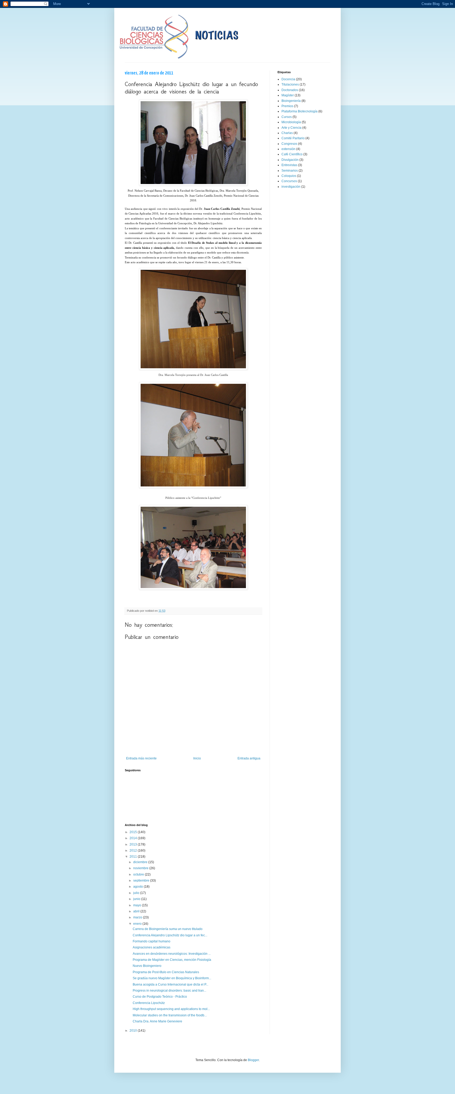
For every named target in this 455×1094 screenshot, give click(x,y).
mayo (137, 905)
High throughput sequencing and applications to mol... (171, 1009)
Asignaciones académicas (151, 947)
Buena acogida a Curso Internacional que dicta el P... (170, 984)
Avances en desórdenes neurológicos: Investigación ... (172, 954)
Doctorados (289, 90)
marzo (138, 917)
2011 (134, 856)
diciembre (140, 862)
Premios (287, 106)
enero (137, 924)
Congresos (289, 144)
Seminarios (289, 170)
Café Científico (292, 154)
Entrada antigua (249, 758)
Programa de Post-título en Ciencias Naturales (166, 972)
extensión (288, 149)
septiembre (141, 880)
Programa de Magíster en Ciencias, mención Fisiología (172, 960)
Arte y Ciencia (291, 128)
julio (136, 893)
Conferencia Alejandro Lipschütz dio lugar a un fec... (170, 935)
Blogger (253, 1060)
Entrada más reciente (141, 758)
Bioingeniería (291, 101)
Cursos (286, 117)
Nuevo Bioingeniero (147, 966)
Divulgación (290, 160)
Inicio (197, 758)
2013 (134, 844)
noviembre (141, 868)
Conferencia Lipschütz (149, 1003)
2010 (134, 1030)
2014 (134, 838)
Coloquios (288, 176)
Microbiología (291, 122)
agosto (138, 886)
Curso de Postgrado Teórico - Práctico (160, 996)
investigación (290, 186)
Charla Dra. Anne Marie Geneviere (157, 1021)
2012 (134, 850)
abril (136, 911)
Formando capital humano (151, 941)
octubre (139, 874)
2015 (134, 832)
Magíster (287, 95)
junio (137, 899)
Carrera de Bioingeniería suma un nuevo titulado (167, 929)
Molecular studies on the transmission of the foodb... (170, 1015)
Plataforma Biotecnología (299, 111)
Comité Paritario (293, 138)
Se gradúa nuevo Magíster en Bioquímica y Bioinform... (172, 978)
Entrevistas (289, 165)
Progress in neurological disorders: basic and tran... (169, 990)
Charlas (287, 133)
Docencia (288, 79)
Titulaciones (290, 84)
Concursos (289, 181)
